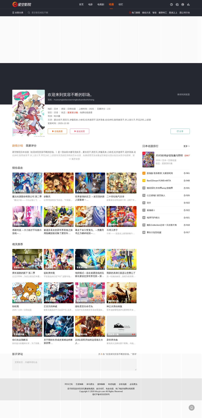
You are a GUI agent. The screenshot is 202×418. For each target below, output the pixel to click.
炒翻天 (47, 196)
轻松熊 (15, 306)
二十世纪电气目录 (115, 196)
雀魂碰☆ (151, 210)
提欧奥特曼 (49, 273)
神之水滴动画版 (114, 306)
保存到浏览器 (183, 94)
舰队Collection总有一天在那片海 (162, 225)
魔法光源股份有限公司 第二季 (27, 196)
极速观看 (79, 131)
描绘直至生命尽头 (84, 306)
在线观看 (57, 131)
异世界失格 (112, 340)
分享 (180, 131)
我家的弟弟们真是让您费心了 (121, 273)
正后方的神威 (50, 306)
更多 (187, 146)
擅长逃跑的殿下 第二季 (23, 273)
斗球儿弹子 (112, 230)
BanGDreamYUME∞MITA (159, 180)
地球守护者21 (153, 217)
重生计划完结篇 (154, 232)
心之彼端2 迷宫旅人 (156, 195)
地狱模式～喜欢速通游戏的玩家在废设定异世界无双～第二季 (89, 276)
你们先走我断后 (20, 340)
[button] (19, 145)
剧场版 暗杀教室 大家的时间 (160, 173)
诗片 (149, 203)
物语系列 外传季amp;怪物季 (160, 188)
